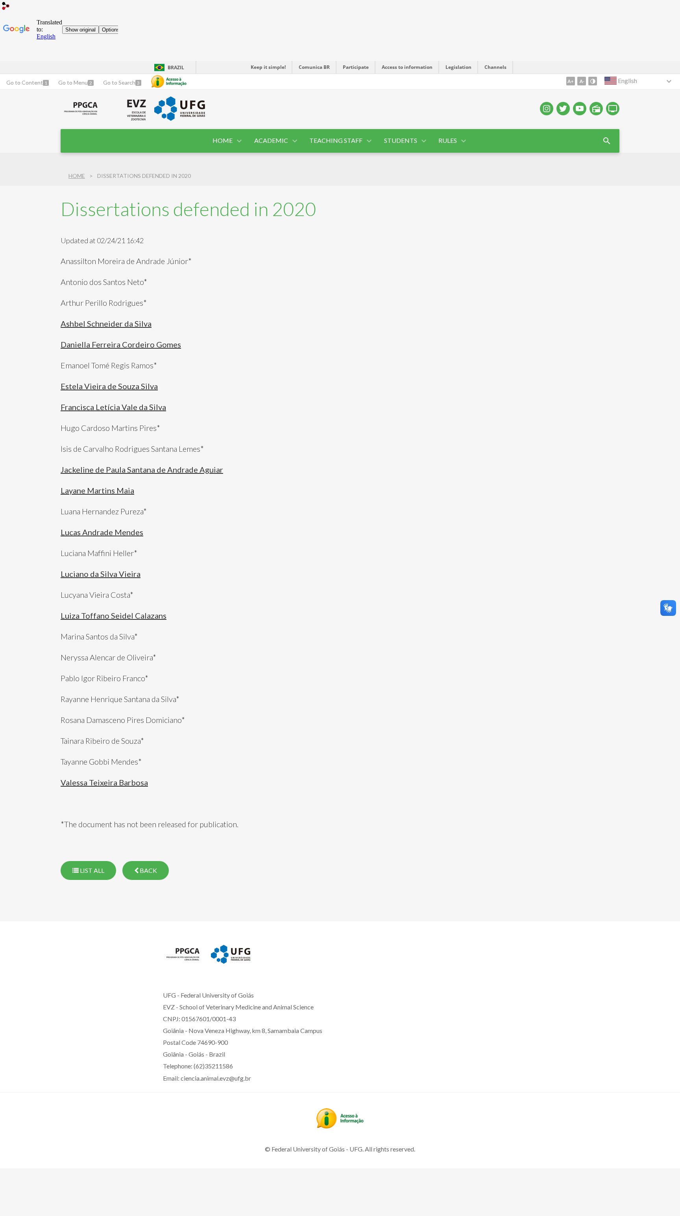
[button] (271, 141)
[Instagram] (546, 108)
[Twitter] (563, 108)
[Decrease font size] (581, 81)
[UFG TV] (612, 108)
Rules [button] (447, 140)
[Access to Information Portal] (340, 1126)
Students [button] (400, 140)
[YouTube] (579, 108)
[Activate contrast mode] (592, 81)
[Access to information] (169, 81)
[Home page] (81, 115)
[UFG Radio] (596, 108)
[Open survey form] (607, 141)
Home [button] (223, 140)
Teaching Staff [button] (335, 140)
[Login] (6, 7)
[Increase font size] (570, 81)
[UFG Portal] (179, 118)
